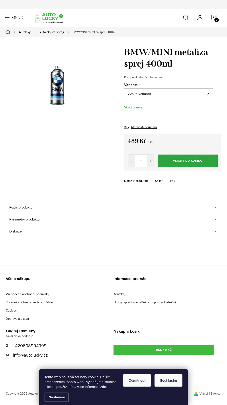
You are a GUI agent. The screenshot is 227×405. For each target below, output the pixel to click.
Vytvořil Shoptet (210, 393)
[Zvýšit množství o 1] (150, 161)
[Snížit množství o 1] (131, 161)
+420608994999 (30, 345)
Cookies (11, 310)
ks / (164, 350)
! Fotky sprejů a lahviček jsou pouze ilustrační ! (145, 302)
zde (103, 386)
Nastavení (57, 397)
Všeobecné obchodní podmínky (27, 294)
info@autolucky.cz (30, 355)
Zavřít (148, 177)
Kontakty (119, 294)
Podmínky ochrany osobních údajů (29, 302)
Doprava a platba (17, 318)
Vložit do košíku (187, 161)
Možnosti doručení (144, 127)
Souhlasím (168, 380)
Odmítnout (137, 380)
